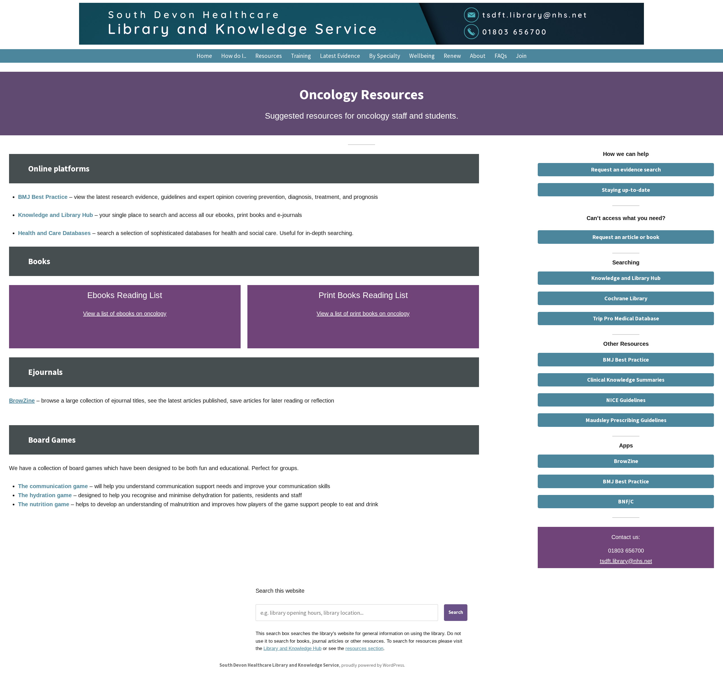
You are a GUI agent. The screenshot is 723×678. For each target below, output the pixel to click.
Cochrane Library (625, 298)
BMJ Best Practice (42, 197)
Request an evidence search (626, 169)
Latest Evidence (340, 56)
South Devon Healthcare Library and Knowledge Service (279, 665)
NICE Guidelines (626, 399)
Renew (452, 56)
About (477, 56)
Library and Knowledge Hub (292, 648)
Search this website (280, 591)
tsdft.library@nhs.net (626, 561)
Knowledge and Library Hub (55, 215)
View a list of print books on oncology (363, 313)
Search (455, 612)
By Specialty (384, 56)
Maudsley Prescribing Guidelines (626, 419)
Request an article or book (625, 236)
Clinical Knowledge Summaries (626, 379)
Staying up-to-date (626, 189)
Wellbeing (422, 56)
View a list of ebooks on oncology (124, 313)
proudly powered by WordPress (372, 665)
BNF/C (626, 501)
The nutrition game (43, 504)
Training (301, 56)
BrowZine (626, 460)
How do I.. (233, 56)
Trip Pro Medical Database (626, 318)
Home (204, 56)
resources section (364, 648)
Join (521, 56)
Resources (268, 56)
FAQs (501, 56)
